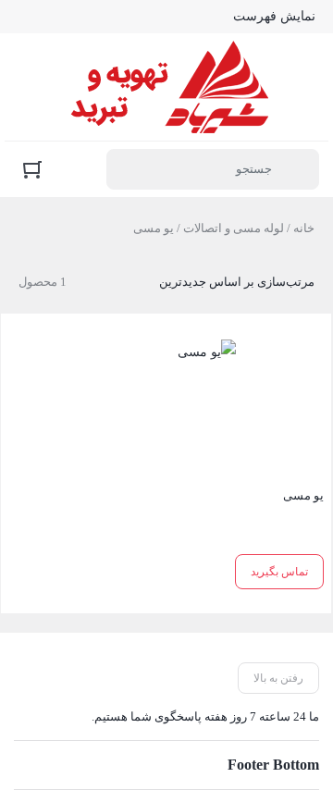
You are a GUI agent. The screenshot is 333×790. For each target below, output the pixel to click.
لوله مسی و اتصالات (233, 228)
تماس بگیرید (279, 571)
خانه (303, 228)
